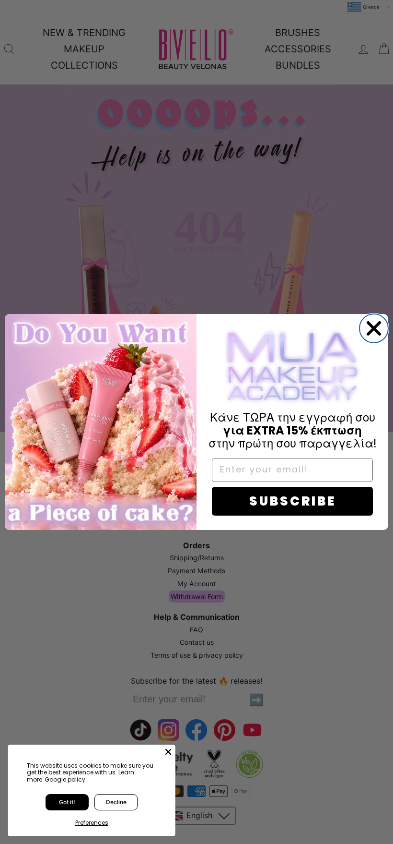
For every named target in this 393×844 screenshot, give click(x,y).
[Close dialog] (373, 328)
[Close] (168, 752)
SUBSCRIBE (292, 501)
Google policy (65, 779)
